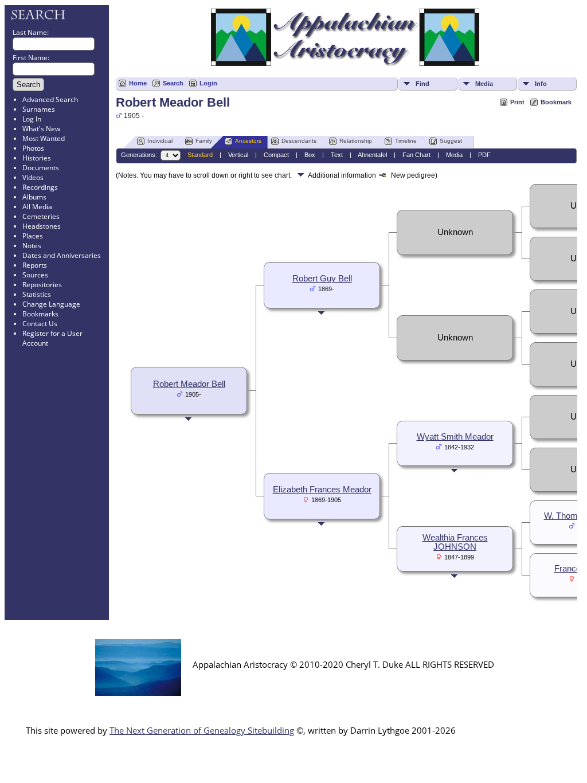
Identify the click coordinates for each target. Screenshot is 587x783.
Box (309, 154)
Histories (36, 158)
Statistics (36, 294)
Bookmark (556, 102)
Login (208, 83)
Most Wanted (43, 138)
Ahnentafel (372, 154)
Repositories (42, 284)
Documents (40, 168)
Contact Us (39, 323)
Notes (31, 245)
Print (517, 102)
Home (138, 83)
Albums (34, 197)
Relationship (355, 141)
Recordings (40, 187)
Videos (33, 177)
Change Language (51, 304)
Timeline (406, 141)
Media (484, 83)
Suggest (451, 141)
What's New (41, 129)
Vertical (238, 154)
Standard (200, 154)
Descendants (298, 141)
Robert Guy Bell (322, 278)
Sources (35, 275)
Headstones (41, 226)
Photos (33, 148)
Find (422, 83)
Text (337, 154)
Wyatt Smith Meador (455, 436)
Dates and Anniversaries (61, 255)
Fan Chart (416, 154)
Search (173, 83)
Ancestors (248, 141)
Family (203, 141)
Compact (276, 154)
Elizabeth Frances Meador (322, 489)
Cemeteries (41, 216)
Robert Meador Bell (189, 384)
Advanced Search (50, 99)
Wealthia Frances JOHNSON (455, 542)
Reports (34, 265)
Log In (31, 119)
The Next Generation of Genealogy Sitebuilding (201, 730)
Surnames (38, 109)
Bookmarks (40, 314)
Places (32, 236)
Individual (160, 141)
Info (541, 83)
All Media (37, 207)
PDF (484, 154)
